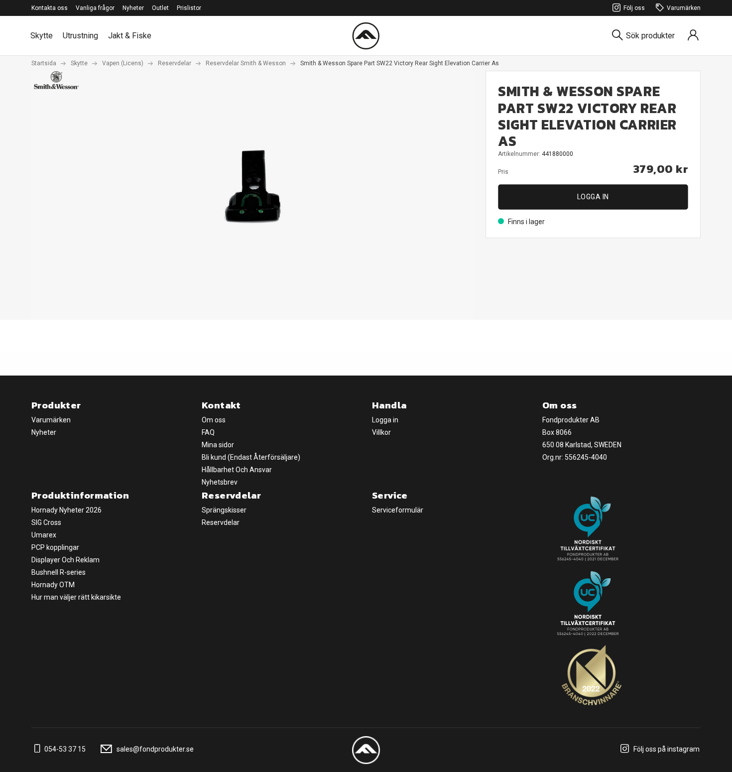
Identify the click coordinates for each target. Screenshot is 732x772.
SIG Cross (46, 522)
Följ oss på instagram (666, 749)
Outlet (160, 7)
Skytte (41, 35)
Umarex (43, 535)
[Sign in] (693, 35)
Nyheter (133, 7)
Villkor (381, 432)
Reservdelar (174, 63)
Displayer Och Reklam (65, 560)
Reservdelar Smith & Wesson (246, 63)
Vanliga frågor (95, 7)
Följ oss (634, 7)
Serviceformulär (397, 510)
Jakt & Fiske (129, 35)
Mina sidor (218, 445)
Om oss (214, 420)
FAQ (208, 432)
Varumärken (684, 7)
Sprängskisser (224, 510)
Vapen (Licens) (122, 63)
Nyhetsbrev (220, 482)
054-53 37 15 (64, 749)
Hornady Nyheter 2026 (66, 510)
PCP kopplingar (55, 547)
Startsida (43, 63)
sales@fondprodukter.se (154, 749)
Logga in (593, 197)
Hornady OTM (53, 585)
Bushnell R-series (58, 572)
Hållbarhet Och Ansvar (237, 470)
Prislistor (189, 7)
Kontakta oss (49, 7)
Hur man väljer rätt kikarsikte (76, 597)
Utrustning (80, 35)
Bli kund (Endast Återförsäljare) (251, 457)
